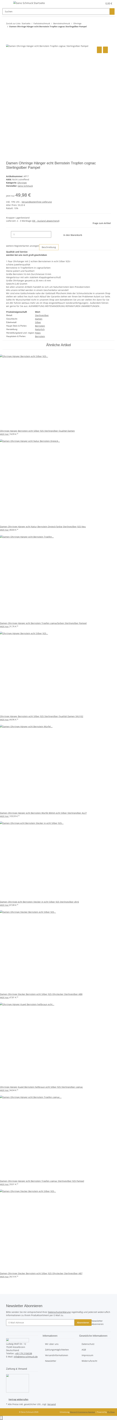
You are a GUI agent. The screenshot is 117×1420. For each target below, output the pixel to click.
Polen (38, 332)
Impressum (87, 1355)
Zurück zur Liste (13, 23)
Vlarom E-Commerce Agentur (82, 1412)
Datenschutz (88, 1344)
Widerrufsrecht (89, 1360)
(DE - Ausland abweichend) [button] (45, 220)
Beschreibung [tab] (49, 247)
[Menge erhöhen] (53, 234)
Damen (38, 318)
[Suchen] (112, 11)
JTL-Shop (111, 1412)
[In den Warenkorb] (8, 42)
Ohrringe (22, 182)
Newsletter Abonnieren (98, 1322)
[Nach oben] (1, 1418)
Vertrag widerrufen (18, 1399)
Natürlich (40, 329)
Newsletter (50, 1360)
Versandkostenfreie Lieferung (37, 201)
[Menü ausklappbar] (6, 3)
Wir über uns (51, 1344)
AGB (84, 1349)
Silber (38, 322)
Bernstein (40, 325)
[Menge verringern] (8, 234)
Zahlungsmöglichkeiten (57, 1349)
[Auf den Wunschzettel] (105, 50)
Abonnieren (83, 1322)
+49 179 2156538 (23, 1353)
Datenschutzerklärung (59, 1312)
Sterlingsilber (42, 315)
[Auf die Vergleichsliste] (99, 50)
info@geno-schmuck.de (26, 1356)
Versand (51, 1404)
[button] (95, 3)
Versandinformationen (56, 1355)
